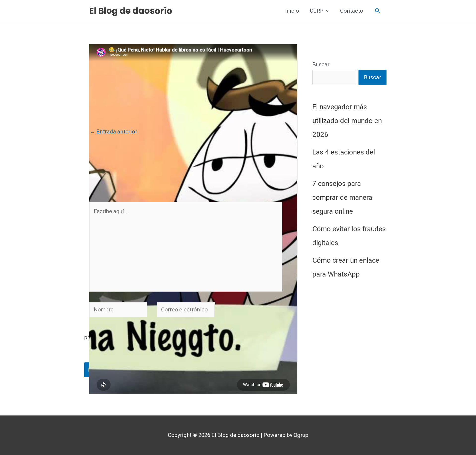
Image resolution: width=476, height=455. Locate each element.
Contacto (351, 11)
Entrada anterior (113, 131)
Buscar (320, 64)
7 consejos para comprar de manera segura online (342, 197)
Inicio (292, 11)
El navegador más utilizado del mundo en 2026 (347, 121)
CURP (317, 11)
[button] (377, 11)
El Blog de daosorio (130, 11)
